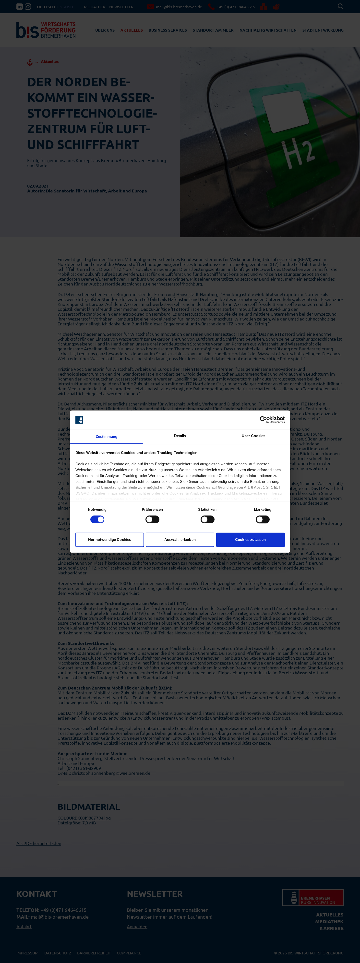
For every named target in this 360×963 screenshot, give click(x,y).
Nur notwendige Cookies (109, 540)
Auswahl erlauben (180, 540)
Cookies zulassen (250, 540)
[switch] (152, 519)
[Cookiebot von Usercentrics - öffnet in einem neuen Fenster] (263, 419)
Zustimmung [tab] (107, 437)
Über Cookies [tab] (253, 436)
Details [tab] (180, 436)
